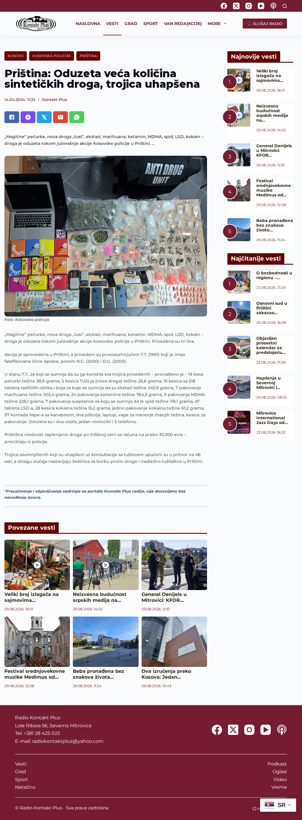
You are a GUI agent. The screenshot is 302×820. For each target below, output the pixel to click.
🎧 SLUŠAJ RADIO (265, 23)
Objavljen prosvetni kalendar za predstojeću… (270, 345)
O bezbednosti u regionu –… (274, 275)
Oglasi (280, 771)
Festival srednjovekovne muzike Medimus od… (34, 674)
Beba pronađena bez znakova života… (98, 674)
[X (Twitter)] (236, 6)
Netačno (25, 787)
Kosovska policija (51, 56)
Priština (88, 56)
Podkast (277, 764)
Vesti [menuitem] (112, 23)
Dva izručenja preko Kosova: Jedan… (166, 674)
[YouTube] (261, 6)
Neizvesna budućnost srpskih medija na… (100, 597)
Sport (21, 779)
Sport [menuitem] (150, 23)
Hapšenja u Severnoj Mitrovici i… (268, 382)
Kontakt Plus (54, 99)
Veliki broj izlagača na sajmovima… (31, 597)
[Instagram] (248, 6)
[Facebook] (224, 6)
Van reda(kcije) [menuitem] (183, 23)
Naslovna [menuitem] (88, 23)
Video (280, 779)
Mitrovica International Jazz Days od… (272, 417)
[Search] (285, 6)
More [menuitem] (214, 23)
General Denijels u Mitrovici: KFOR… (164, 597)
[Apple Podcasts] (273, 6)
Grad (20, 771)
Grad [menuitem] (130, 23)
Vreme (279, 787)
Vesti (21, 764)
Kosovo (16, 56)
